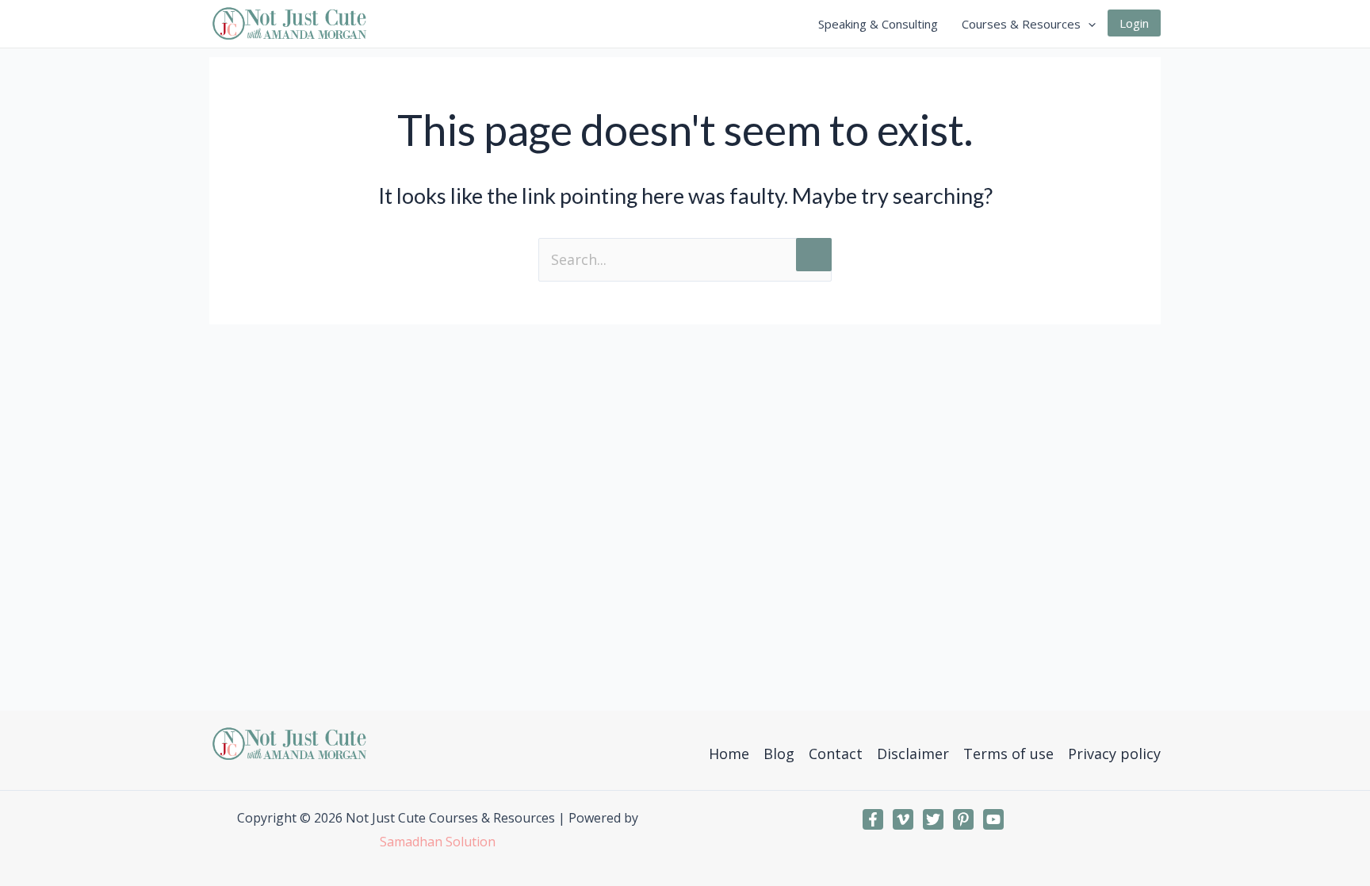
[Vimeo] (903, 819)
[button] (1088, 24)
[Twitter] (933, 819)
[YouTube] (993, 819)
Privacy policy (1114, 753)
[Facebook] (873, 819)
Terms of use (1008, 753)
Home (729, 753)
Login (1134, 23)
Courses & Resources (1021, 24)
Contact (836, 753)
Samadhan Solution (438, 841)
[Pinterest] (963, 819)
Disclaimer (913, 753)
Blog (778, 753)
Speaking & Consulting (878, 24)
